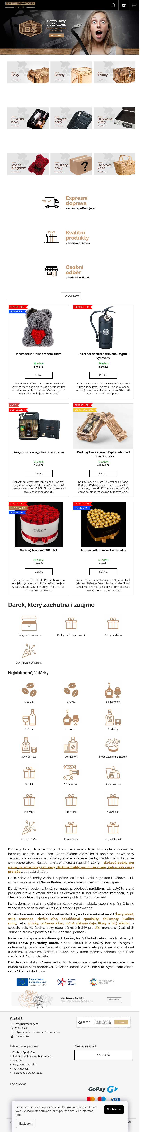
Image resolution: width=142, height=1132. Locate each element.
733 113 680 (21, 1028)
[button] (10, 32)
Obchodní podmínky (24, 1052)
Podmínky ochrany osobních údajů (31, 1056)
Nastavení (25, 1123)
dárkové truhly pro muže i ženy (81, 867)
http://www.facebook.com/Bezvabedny (37, 1032)
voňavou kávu (52, 923)
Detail (39, 375)
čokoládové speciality (79, 919)
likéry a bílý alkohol (114, 923)
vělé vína (47, 919)
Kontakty (17, 1060)
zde (18, 1114)
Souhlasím (114, 1109)
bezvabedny (22, 1036)
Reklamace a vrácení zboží (27, 1072)
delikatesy (110, 919)
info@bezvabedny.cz (26, 1024)
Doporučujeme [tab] (71, 296)
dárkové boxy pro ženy (37, 867)
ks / (103, 1055)
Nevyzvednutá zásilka (24, 1064)
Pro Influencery (20, 1068)
